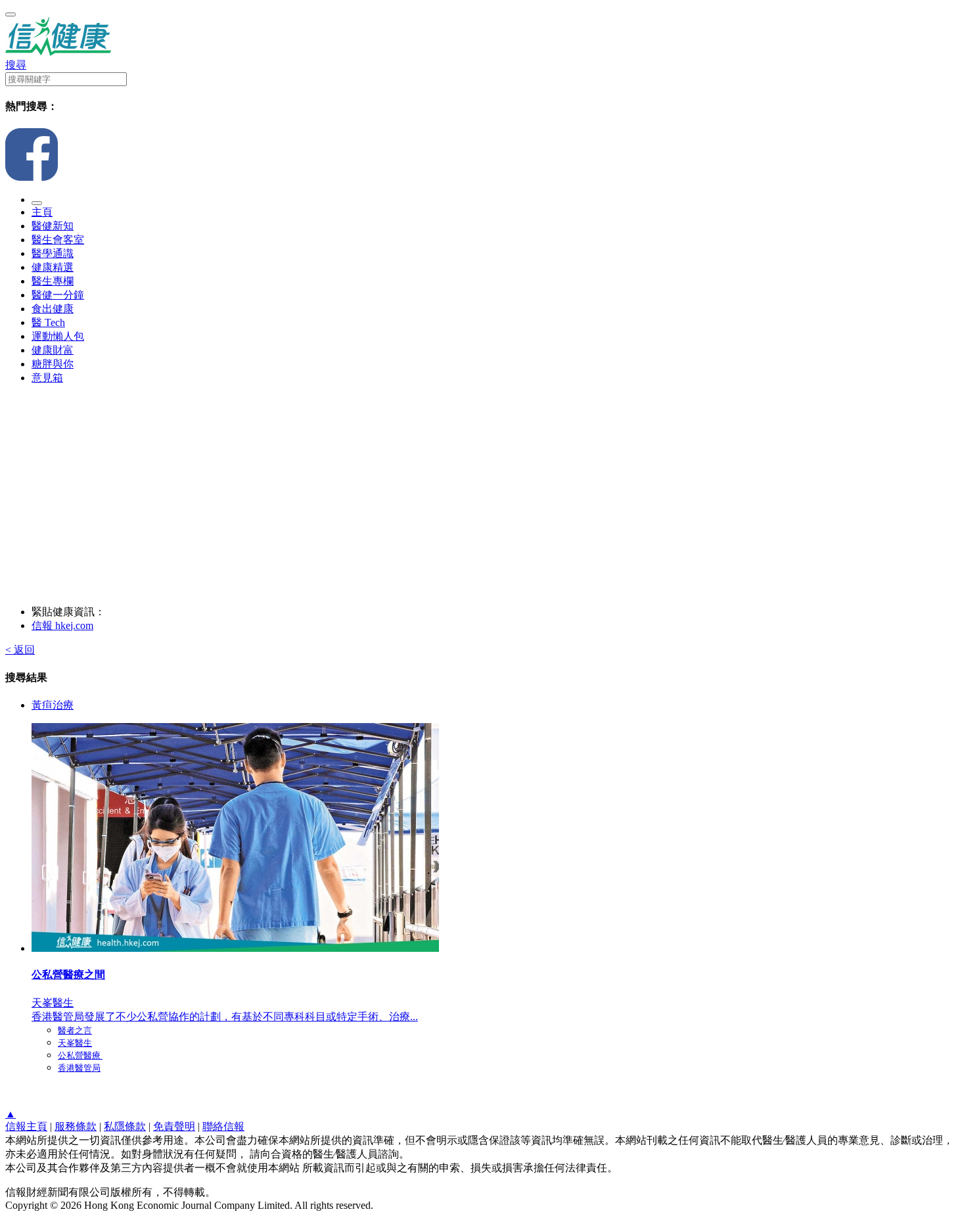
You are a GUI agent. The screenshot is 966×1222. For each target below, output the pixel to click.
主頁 (42, 212)
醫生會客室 (58, 239)
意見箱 (47, 377)
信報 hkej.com (62, 625)
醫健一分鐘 (58, 294)
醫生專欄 (53, 281)
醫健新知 (53, 225)
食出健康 (53, 308)
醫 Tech (48, 322)
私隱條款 (125, 1126)
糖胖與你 (53, 363)
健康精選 (53, 267)
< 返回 (20, 649)
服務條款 (76, 1126)
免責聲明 (174, 1126)
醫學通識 (53, 253)
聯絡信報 (223, 1126)
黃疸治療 (53, 705)
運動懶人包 (58, 336)
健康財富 (53, 350)
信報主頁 (26, 1126)
